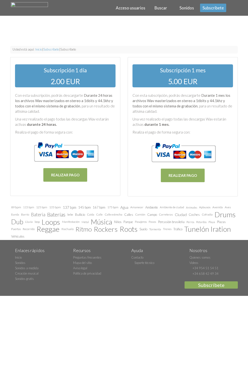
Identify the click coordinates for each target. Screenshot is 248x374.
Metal (85, 222)
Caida (90, 214)
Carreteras (166, 214)
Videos (193, 263)
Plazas (221, 222)
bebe (70, 214)
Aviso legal (80, 268)
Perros (190, 222)
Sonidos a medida (27, 268)
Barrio (25, 214)
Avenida (217, 207)
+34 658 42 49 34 (205, 274)
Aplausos (204, 207)
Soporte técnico (144, 263)
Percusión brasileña (171, 222)
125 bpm (41, 207)
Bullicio (80, 215)
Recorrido (29, 229)
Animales (191, 207)
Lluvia (29, 222)
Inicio (38, 49)
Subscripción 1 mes (183, 70)
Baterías (56, 214)
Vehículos (17, 236)
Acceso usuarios (129, 7)
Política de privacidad (87, 273)
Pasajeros (141, 222)
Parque (128, 222)
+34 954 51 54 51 (205, 268)
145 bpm (84, 207)
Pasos (152, 222)
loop (37, 222)
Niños (118, 222)
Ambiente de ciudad (172, 207)
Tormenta (155, 229)
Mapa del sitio (82, 263)
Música (101, 221)
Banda (15, 214)
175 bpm (112, 207)
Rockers (106, 229)
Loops (51, 221)
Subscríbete (213, 7)
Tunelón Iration (207, 229)
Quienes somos (199, 257)
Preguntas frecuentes (87, 257)
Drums (225, 214)
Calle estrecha (113, 214)
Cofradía (207, 214)
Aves (228, 207)
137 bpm (69, 207)
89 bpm (16, 207)
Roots (129, 229)
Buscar (160, 7)
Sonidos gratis (24, 279)
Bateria (38, 214)
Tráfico (177, 229)
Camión (140, 214)
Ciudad (181, 214)
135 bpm (55, 207)
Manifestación (71, 222)
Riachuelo (68, 229)
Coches (194, 214)
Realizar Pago (65, 175)
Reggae (48, 229)
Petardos (201, 222)
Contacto (137, 257)
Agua (124, 207)
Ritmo (84, 229)
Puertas (16, 229)
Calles (128, 214)
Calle (99, 214)
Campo (152, 215)
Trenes (167, 229)
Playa (212, 222)
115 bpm (28, 207)
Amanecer (136, 207)
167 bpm (99, 207)
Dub (17, 221)
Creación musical (27, 273)
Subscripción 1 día (65, 70)
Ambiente (151, 207)
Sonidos (186, 7)
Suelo (143, 229)
